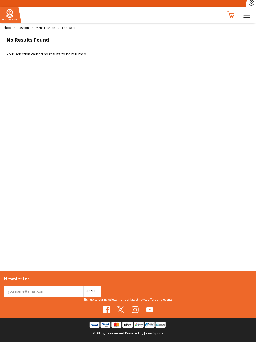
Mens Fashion (45, 28)
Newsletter (17, 279)
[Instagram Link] (135, 309)
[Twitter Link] (120, 309)
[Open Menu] (247, 14)
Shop (7, 28)
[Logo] (11, 14)
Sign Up (92, 291)
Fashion (23, 28)
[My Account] (251, 3)
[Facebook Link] (106, 309)
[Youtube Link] (149, 309)
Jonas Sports (154, 333)
